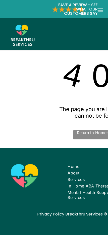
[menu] (100, 10)
